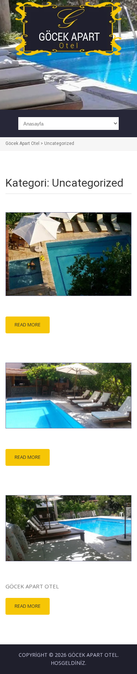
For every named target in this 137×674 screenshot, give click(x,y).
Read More (28, 324)
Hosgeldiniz (68, 662)
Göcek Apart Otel (93, 654)
